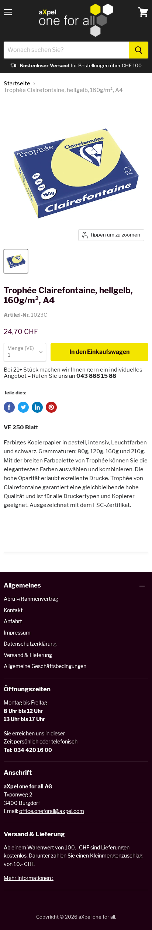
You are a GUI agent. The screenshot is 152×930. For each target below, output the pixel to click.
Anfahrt (13, 621)
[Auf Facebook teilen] (9, 407)
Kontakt (13, 610)
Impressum (17, 632)
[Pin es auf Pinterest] (51, 407)
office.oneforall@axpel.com (51, 811)
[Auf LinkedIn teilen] (37, 407)
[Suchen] (138, 50)
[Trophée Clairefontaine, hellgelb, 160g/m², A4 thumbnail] (16, 261)
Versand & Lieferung (28, 655)
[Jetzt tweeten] (23, 407)
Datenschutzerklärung (30, 643)
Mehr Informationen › (28, 878)
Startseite (17, 84)
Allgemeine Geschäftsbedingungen (45, 666)
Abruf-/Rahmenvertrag (31, 599)
